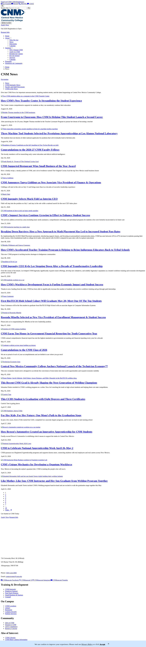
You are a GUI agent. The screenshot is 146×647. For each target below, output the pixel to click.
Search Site (4, 8)
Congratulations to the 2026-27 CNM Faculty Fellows (30, 149)
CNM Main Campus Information (16, 639)
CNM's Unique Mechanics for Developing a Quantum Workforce (36, 464)
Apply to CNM (14, 52)
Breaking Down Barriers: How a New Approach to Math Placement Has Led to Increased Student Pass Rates (60, 231)
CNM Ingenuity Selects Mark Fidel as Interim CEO (29, 198)
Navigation (4, 79)
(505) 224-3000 (11, 573)
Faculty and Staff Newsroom (15, 87)
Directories (13, 44)
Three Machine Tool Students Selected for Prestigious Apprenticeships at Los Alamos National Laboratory (59, 133)
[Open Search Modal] (2, 6)
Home (7, 36)
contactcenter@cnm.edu (14, 576)
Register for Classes (16, 54)
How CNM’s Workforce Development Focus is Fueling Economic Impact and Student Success (52, 284)
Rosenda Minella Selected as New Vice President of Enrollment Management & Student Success (53, 317)
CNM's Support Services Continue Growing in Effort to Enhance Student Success (45, 215)
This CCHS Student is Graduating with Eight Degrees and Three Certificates (43, 399)
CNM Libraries (10, 638)
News (11, 42)
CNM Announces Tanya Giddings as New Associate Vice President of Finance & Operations (51, 182)
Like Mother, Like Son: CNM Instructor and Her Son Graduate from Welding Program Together (54, 480)
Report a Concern (11, 628)
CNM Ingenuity (10, 589)
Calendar (12, 46)
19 (6, 508)
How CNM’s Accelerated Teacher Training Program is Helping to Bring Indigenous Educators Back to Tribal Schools (65, 249)
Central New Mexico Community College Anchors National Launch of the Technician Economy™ (54, 366)
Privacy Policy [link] (87, 644)
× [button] (108, 643)
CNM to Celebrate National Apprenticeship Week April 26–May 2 (37, 448)
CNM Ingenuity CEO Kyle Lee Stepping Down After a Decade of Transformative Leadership (52, 266)
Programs (8, 61)
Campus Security (11, 612)
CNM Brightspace (18, 2)
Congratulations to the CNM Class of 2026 (24, 349)
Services (12, 57)
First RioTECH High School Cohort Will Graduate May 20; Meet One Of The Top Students (51, 300)
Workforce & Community (13, 63)
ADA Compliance (11, 627)
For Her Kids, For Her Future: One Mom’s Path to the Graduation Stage (41, 415)
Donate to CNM (10, 625)
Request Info (5, 32)
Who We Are (13, 40)
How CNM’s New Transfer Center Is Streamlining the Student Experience (41, 100)
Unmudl (8, 597)
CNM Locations (10, 606)
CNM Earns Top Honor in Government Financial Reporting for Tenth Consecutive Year (49, 333)
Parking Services (10, 614)
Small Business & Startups (14, 595)
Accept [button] (102, 644)
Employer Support (11, 591)
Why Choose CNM (16, 50)
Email (3, 2)
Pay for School (14, 56)
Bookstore (8, 610)
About (7, 38)
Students (8, 48)
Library (7, 608)
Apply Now (5, 25)
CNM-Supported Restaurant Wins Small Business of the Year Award (38, 166)
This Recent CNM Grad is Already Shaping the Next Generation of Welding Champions (49, 382)
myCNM (8, 2)
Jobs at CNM (9, 623)
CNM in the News (11, 89)
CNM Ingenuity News (12, 85)
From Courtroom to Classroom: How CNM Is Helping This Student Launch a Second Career (52, 117)
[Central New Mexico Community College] (13, 21)
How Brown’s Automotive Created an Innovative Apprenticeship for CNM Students (46, 431)
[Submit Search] (28, 8)
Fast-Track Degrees (11, 593)
